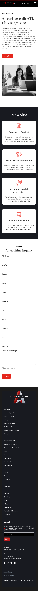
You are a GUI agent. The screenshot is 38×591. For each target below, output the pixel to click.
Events (6, 483)
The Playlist (7, 458)
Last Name (5, 265)
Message (5, 347)
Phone (4, 292)
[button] (35, 3)
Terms (13, 368)
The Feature (8, 455)
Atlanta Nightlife (9, 413)
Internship (7, 490)
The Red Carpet (9, 462)
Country (5, 328)
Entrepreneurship (10, 420)
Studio (6, 500)
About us (7, 479)
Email (4, 283)
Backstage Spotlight (10, 444)
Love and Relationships (11, 430)
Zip (3, 337)
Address (5, 301)
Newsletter (7, 497)
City (3, 310)
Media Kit (7, 493)
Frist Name (6, 256)
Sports (6, 451)
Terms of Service (9, 575)
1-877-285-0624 (9, 556)
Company (5, 274)
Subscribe (7, 504)
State (4, 319)
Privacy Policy (8, 572)
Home (6, 476)
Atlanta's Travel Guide (11, 416)
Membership (8, 507)
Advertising (7, 486)
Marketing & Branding (11, 511)
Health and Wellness (10, 427)
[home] (8, 2)
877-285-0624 (26, 3)
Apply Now (8, 56)
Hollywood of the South (12, 448)
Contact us (7, 514)
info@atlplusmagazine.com (12, 558)
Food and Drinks (9, 423)
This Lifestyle (8, 465)
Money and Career (10, 434)
